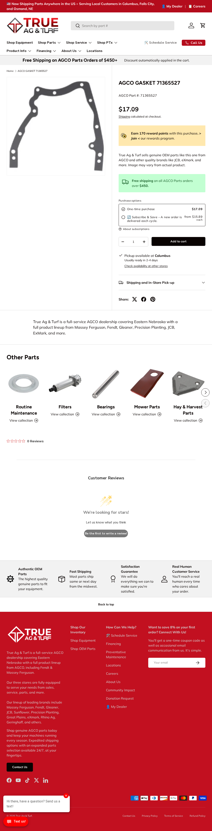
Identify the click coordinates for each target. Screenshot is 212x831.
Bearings (106, 406)
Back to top (106, 604)
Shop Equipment (20, 42)
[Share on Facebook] (143, 299)
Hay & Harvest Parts (188, 410)
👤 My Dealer (171, 6)
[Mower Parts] (147, 383)
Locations (94, 51)
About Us (113, 682)
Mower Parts (147, 406)
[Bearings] (106, 383)
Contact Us (19, 767)
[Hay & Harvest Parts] (188, 383)
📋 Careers (196, 6)
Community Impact (120, 690)
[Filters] (65, 383)
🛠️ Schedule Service (160, 42)
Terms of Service (173, 815)
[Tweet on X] (134, 299)
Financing (113, 644)
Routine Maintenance (24, 410)
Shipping (124, 116)
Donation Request (120, 698)
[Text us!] (16, 822)
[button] (202, 25)
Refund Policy (197, 815)
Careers (112, 673)
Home (10, 71)
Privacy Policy (150, 815)
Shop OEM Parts (82, 649)
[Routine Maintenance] (24, 383)
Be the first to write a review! (106, 533)
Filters (65, 406)
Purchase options (130, 200)
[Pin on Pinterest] (152, 299)
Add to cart (178, 241)
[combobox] (122, 25)
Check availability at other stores (146, 266)
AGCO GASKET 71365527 (32, 71)
